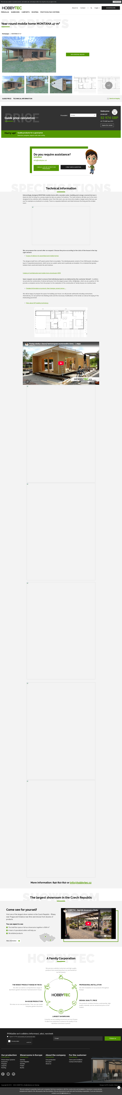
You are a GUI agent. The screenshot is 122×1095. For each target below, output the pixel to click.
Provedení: (64, 115)
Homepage (5, 34)
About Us (75, 8)
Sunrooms (15, 12)
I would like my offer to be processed (46, 168)
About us (48, 1064)
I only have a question (73, 167)
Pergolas (5, 12)
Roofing (35, 12)
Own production (51, 1060)
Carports (26, 12)
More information (11, 941)
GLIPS (106, 1085)
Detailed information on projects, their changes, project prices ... (46, 288)
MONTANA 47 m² (16, 34)
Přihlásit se (112, 1038)
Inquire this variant (107, 125)
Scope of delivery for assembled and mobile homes (42, 256)
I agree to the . (22, 1036)
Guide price (6, 98)
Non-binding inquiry (78, 54)
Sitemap (36, 1085)
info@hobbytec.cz (80, 882)
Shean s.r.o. (117, 1085)
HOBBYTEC (19, 1085)
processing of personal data (26, 1036)
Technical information (22, 98)
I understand (117, 1)
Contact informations (75, 1062)
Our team (48, 1062)
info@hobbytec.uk (40, 160)
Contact (82, 8)
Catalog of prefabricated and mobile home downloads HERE (42, 273)
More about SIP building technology (37, 303)
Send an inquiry (114, 98)
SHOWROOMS (110, 8)
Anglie (96, 8)
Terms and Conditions (75, 1060)
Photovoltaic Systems (49, 12)
